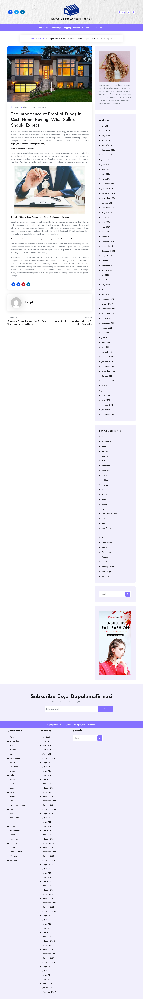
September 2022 (108, 323)
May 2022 (106, 342)
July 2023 (105, 275)
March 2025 (107, 179)
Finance (105, 485)
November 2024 (108, 198)
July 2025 (105, 159)
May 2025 (106, 169)
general (105, 499)
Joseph (29, 302)
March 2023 (107, 294)
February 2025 (108, 183)
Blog (48, 27)
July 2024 (105, 217)
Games (104, 494)
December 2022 (108, 308)
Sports (104, 547)
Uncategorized (108, 566)
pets (103, 523)
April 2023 (106, 289)
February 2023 (108, 299)
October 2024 (108, 203)
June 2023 (106, 280)
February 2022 (108, 357)
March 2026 (107, 145)
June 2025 (106, 164)
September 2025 (108, 150)
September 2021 (108, 381)
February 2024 (108, 241)
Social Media (107, 542)
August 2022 (107, 328)
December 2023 (108, 251)
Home (41, 27)
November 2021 (108, 371)
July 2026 (105, 126)
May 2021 (106, 400)
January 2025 (107, 188)
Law (103, 518)
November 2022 (108, 313)
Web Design (106, 571)
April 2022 (106, 347)
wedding (105, 576)
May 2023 (106, 284)
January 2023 (107, 304)
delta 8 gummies (108, 461)
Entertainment (107, 470)
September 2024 (108, 207)
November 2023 (108, 256)
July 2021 (105, 390)
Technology (56, 27)
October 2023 (107, 260)
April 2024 (106, 232)
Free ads (85, 27)
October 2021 (107, 376)
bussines (76, 27)
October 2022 (108, 318)
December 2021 (108, 366)
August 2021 (107, 385)
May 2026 (106, 135)
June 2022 (106, 337)
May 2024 (106, 227)
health (104, 504)
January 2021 (107, 409)
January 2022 (107, 361)
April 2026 (106, 140)
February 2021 (108, 405)
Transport (105, 557)
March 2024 (107, 236)
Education (106, 465)
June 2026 (106, 131)
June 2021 (106, 395)
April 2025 (106, 174)
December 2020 (108, 414)
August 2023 (107, 270)
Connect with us (97, 27)
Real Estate (106, 528)
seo (103, 533)
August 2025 (107, 155)
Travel (104, 562)
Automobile (106, 441)
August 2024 (107, 212)
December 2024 (108, 193)
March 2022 (107, 352)
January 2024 (107, 246)
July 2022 (105, 333)
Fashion (105, 480)
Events (104, 475)
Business (41, 38)
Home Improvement (109, 513)
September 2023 (108, 265)
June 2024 (106, 222)
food (104, 489)
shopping (67, 27)
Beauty (104, 446)
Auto (104, 437)
